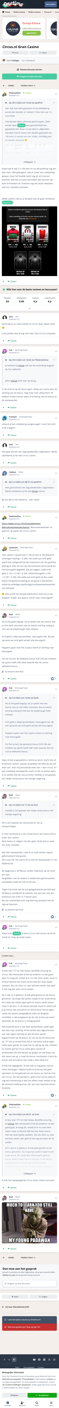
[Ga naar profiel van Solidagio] (3, 60)
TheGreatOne (15, 93)
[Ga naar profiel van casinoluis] (4, 548)
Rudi (11, 614)
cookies (50, 1379)
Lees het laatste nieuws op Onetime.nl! (24, 1319)
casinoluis (13, 547)
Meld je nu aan (9, 1275)
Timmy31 (13, 417)
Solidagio (15, 60)
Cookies (41, 1367)
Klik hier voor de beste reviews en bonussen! (32, 289)
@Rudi (21, 125)
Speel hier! (32, 33)
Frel (10, 350)
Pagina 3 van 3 (27, 85)
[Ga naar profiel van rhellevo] (4, 473)
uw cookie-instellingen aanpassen (16, 1384)
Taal (17, 1367)
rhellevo (12, 472)
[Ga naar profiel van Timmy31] (4, 418)
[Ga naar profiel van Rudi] (4, 615)
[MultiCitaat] (3, 281)
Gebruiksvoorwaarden (11, 1379)
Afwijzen (14, 1395)
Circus (21, 365)
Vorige (11, 85)
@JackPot (7, 202)
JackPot (38, 102)
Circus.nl (31, 60)
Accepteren (44, 1395)
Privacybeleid (29, 1367)
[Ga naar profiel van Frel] (4, 351)
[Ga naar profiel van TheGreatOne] (4, 94)
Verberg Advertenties (9, 16)
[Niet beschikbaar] (30, 145)
